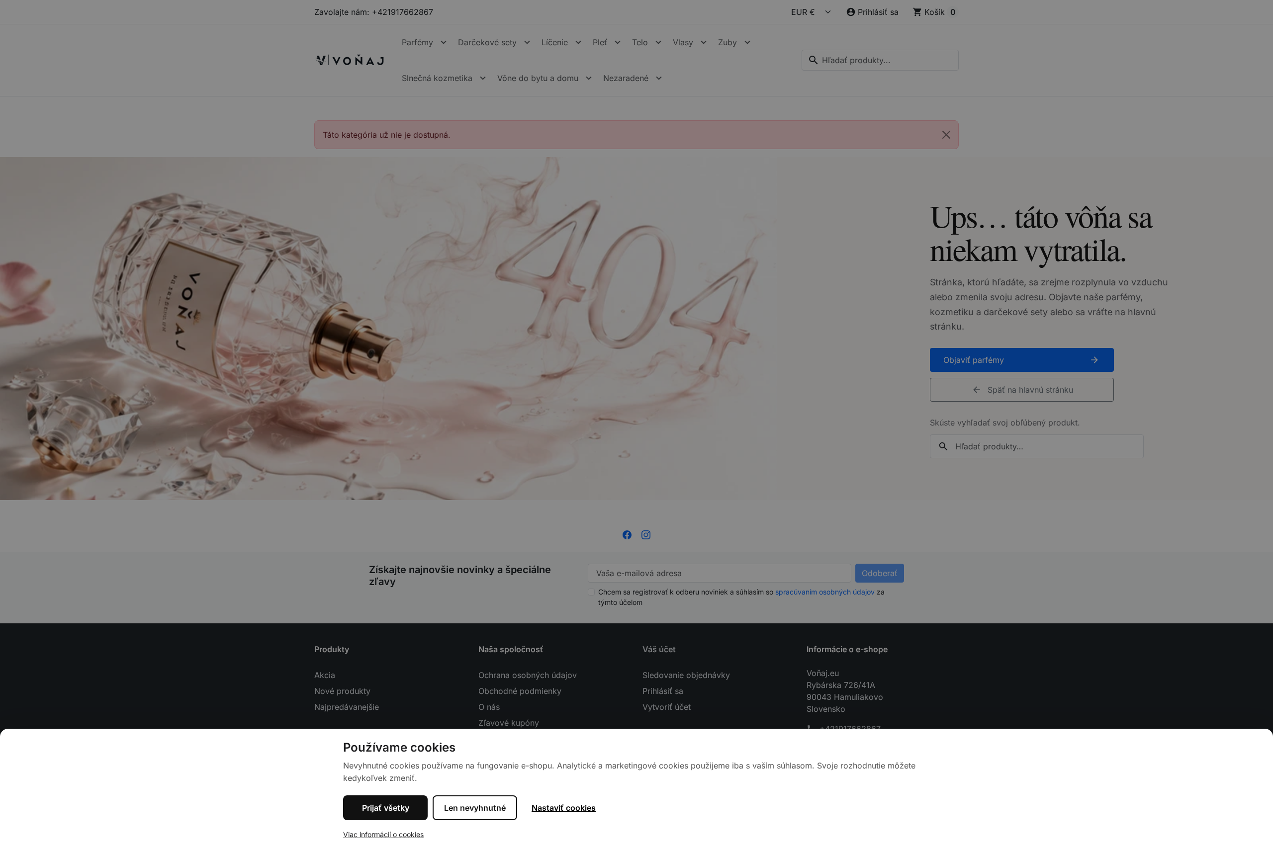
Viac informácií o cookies (383, 834)
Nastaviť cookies (564, 808)
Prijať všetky (385, 808)
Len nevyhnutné (475, 808)
